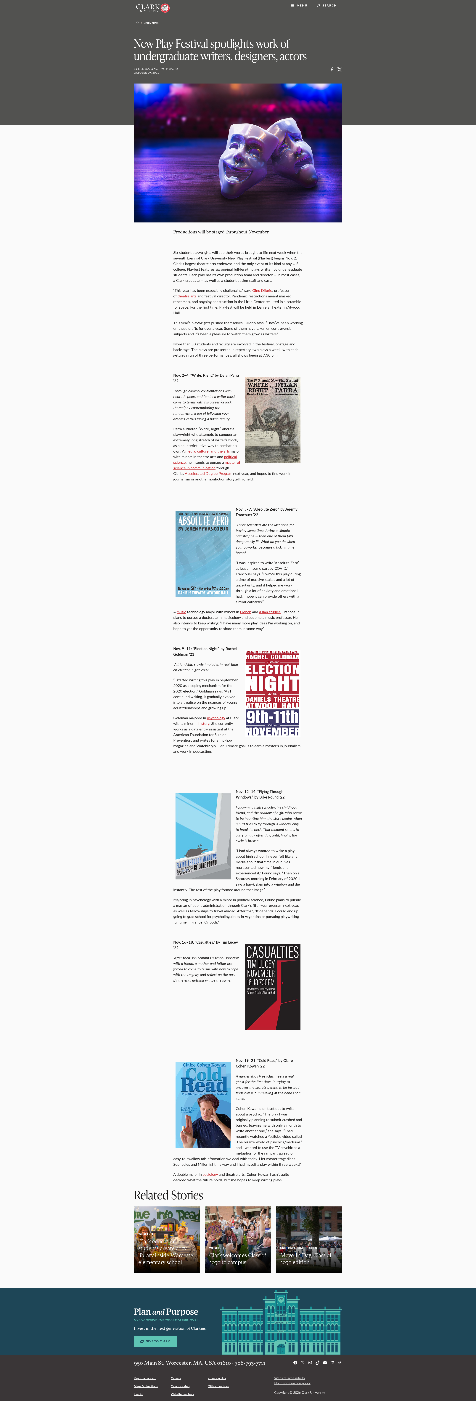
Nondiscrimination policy (292, 1383)
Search (329, 5)
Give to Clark (158, 1341)
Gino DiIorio (262, 290)
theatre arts (187, 295)
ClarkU (137, 23)
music (181, 611)
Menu (302, 5)
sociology (210, 1174)
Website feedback (182, 1394)
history (203, 723)
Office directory (218, 1386)
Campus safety (180, 1386)
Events (138, 1394)
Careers (176, 1378)
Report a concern (145, 1378)
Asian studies (270, 611)
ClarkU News (151, 23)
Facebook (332, 69)
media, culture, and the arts (207, 450)
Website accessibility (289, 1378)
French (245, 611)
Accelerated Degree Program (208, 473)
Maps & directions (146, 1386)
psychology (216, 717)
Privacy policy (217, 1378)
